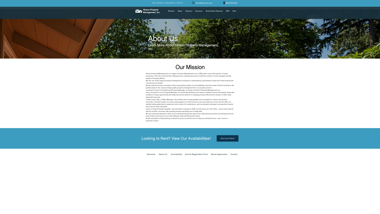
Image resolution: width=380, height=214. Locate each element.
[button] (180, 11)
